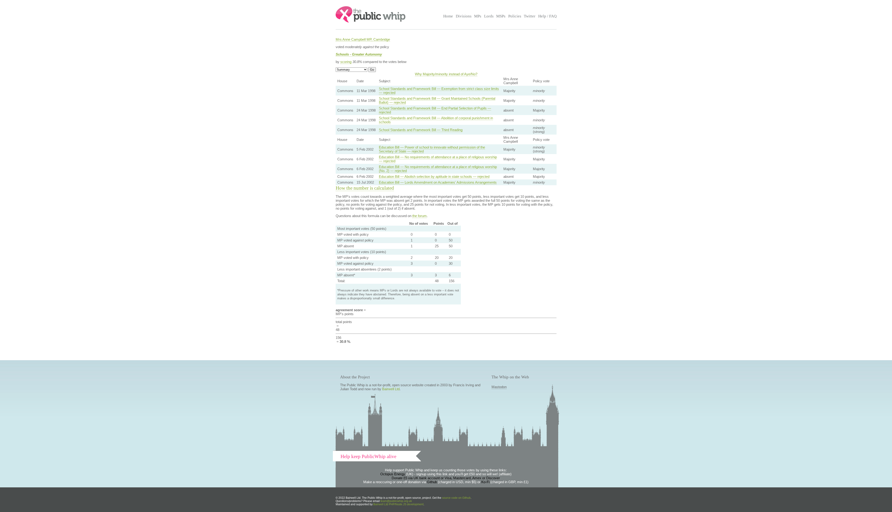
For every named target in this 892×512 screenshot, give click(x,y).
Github (432, 482)
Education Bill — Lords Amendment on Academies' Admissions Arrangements (438, 182)
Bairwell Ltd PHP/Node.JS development (398, 504)
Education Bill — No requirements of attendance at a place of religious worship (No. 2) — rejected (438, 169)
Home (448, 16)
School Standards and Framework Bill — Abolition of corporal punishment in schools (436, 120)
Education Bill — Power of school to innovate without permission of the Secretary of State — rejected (432, 149)
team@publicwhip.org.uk (396, 501)
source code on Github (456, 497)
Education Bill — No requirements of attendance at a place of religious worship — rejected (438, 159)
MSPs (500, 16)
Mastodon (499, 387)
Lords (489, 16)
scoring (345, 62)
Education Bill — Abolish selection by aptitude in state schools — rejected (434, 176)
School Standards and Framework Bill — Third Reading (420, 130)
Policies (514, 16)
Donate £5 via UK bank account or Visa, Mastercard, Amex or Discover (446, 478)
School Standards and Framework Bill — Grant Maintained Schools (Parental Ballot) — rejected (437, 100)
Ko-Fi (485, 482)
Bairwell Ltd (391, 389)
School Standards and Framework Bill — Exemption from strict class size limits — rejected (439, 91)
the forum (419, 216)
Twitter (529, 16)
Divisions (464, 16)
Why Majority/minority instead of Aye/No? (446, 74)
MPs (477, 16)
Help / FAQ (547, 16)
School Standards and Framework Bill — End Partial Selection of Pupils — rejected (435, 110)
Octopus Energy (392, 474)
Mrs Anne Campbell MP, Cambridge (363, 39)
